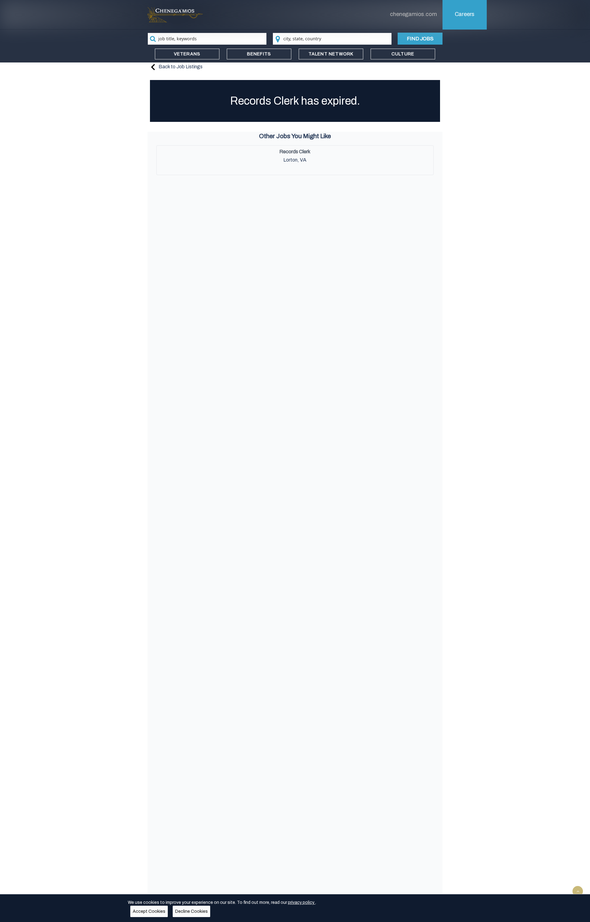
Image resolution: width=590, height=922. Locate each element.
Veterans (187, 54)
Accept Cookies (149, 911)
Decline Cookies (191, 911)
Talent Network (331, 54)
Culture (402, 54)
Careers (465, 14)
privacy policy (301, 902)
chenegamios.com (413, 14)
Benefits (259, 54)
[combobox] (207, 39)
